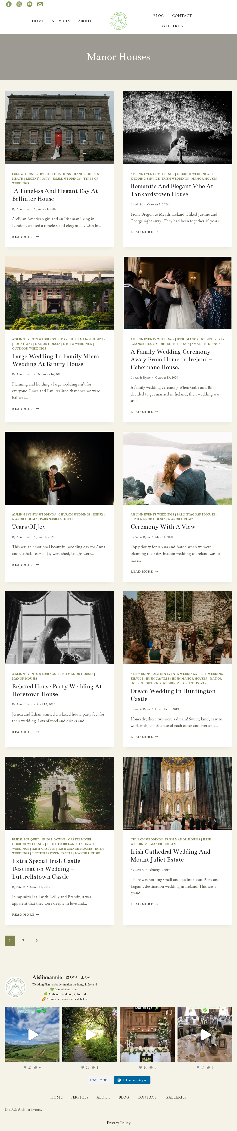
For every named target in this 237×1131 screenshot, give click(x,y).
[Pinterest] (29, 4)
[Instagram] (19, 4)
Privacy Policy (119, 1122)
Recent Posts (38, 179)
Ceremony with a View (163, 526)
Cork (63, 339)
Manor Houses (86, 174)
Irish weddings (175, 179)
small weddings (67, 179)
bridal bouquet (25, 839)
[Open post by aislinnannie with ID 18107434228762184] (89, 1034)
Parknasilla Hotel (56, 519)
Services (61, 21)
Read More (25, 236)
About (85, 21)
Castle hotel (80, 839)
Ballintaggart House (196, 514)
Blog (158, 15)
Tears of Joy (29, 526)
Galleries (172, 26)
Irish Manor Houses (87, 339)
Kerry (220, 339)
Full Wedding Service (31, 174)
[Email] (40, 4)
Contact (182, 15)
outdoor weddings (29, 348)
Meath (17, 179)
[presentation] (59, 127)
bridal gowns (54, 839)
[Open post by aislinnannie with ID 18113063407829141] (147, 1034)
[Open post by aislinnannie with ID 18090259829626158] (205, 1034)
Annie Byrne (24, 209)
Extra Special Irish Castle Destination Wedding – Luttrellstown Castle (46, 868)
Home (38, 21)
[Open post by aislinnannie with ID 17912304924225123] (32, 1034)
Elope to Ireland (62, 844)
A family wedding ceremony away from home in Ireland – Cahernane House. (171, 359)
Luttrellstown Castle (52, 853)
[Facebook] (9, 4)
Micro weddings (77, 344)
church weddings (193, 174)
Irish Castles (157, 679)
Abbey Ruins (141, 674)
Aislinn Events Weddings (153, 174)
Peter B (20, 887)
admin (139, 204)
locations (61, 174)
